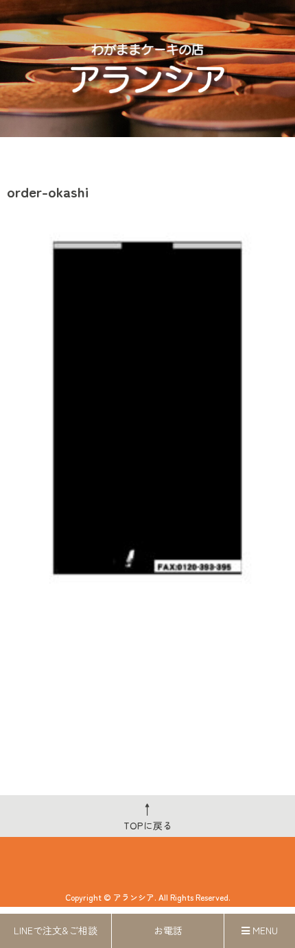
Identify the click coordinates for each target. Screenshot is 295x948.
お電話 (168, 930)
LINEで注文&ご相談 (55, 930)
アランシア (133, 897)
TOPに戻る (147, 815)
